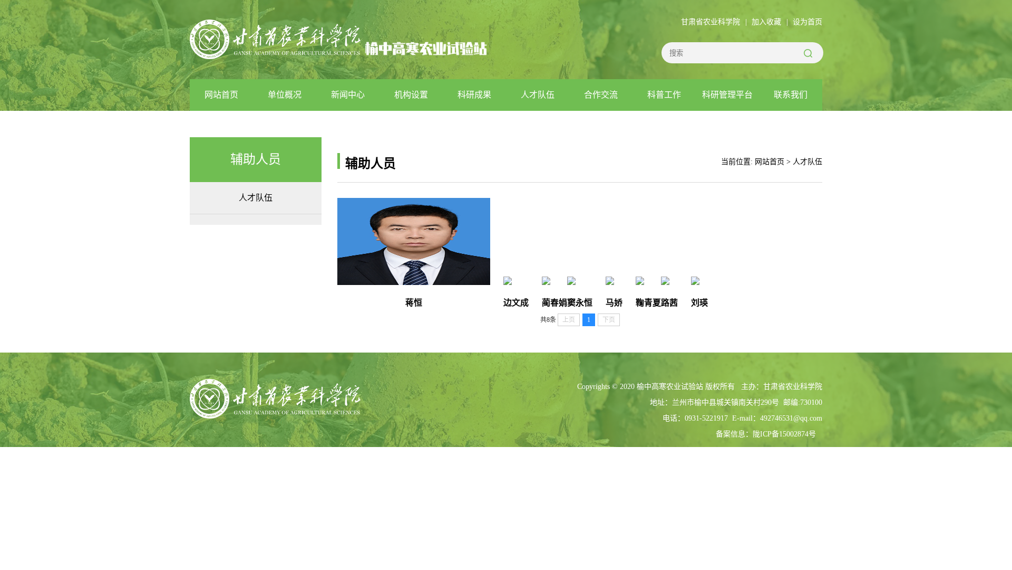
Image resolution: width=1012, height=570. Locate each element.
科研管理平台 (727, 94)
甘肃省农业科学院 (710, 22)
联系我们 (790, 94)
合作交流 (601, 94)
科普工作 (664, 94)
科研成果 (474, 94)
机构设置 (411, 94)
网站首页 (221, 94)
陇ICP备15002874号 (784, 434)
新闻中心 (348, 94)
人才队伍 (537, 94)
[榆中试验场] (275, 53)
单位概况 (284, 94)
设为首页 (807, 22)
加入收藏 (766, 22)
